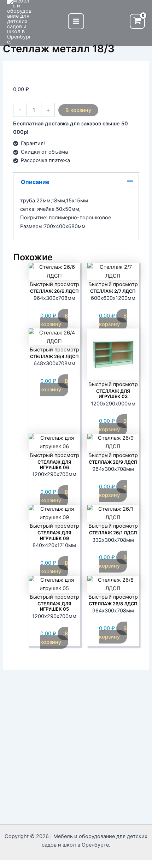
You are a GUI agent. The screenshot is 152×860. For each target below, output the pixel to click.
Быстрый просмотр (54, 284)
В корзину (78, 110)
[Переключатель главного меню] (76, 21)
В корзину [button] (54, 320)
